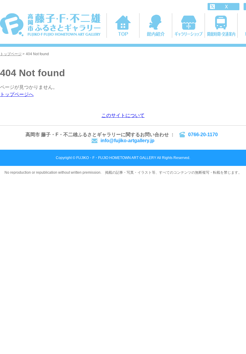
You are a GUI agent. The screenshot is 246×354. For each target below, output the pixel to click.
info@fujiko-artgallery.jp (127, 140)
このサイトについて (123, 115)
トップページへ (17, 94)
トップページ (11, 54)
